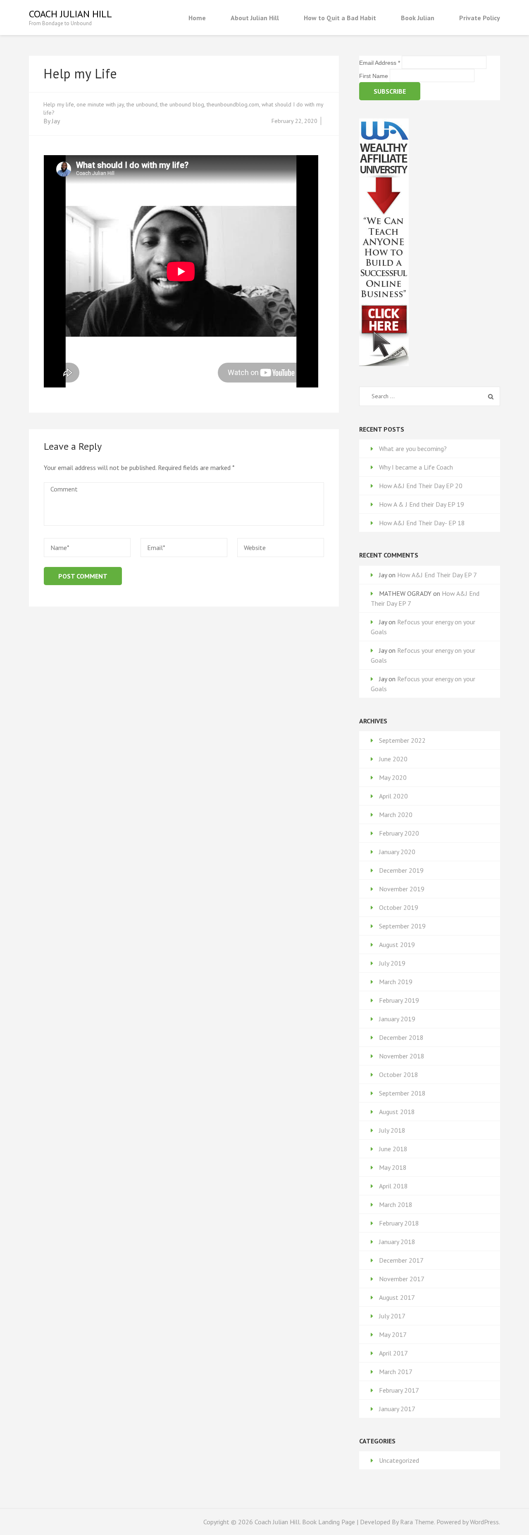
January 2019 (397, 1019)
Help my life (58, 104)
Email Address (379, 62)
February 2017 (399, 1390)
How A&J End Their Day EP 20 (420, 486)
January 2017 (397, 1409)
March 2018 (395, 1204)
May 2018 (393, 1167)
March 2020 (395, 814)
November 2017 (401, 1279)
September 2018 (402, 1093)
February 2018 (399, 1223)
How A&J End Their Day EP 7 (437, 575)
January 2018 (397, 1241)
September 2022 (402, 740)
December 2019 (401, 870)
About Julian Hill (255, 18)
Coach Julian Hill (70, 13)
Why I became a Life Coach (416, 467)
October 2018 (398, 1074)
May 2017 (393, 1334)
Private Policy (479, 18)
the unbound (141, 104)
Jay (56, 121)
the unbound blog (182, 104)
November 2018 (401, 1056)
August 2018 (397, 1112)
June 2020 (393, 759)
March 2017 (395, 1371)
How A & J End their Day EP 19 (421, 504)
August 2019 (397, 944)
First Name (374, 76)
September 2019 (402, 926)
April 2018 (393, 1186)
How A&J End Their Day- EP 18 (422, 523)
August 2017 (397, 1297)
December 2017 (401, 1260)
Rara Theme (417, 1522)
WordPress (484, 1522)
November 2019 (401, 889)
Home (197, 18)
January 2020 (397, 852)
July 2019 (392, 963)
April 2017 (393, 1353)
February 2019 (399, 1000)
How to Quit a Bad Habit (340, 18)
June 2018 (393, 1149)
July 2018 (392, 1130)
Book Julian (417, 18)
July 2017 (392, 1316)
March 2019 (395, 982)
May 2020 (393, 777)
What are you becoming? (413, 448)
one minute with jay (100, 104)
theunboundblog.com (233, 104)
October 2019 (398, 907)
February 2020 (399, 833)
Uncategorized (399, 1460)
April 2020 (393, 796)
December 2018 (401, 1037)
